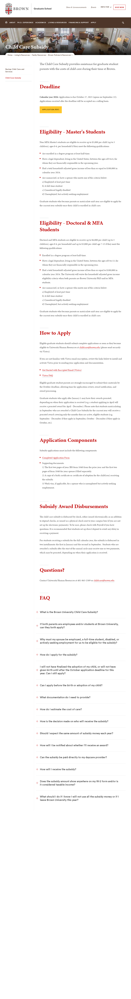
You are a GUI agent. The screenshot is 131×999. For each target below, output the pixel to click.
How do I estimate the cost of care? (61, 709)
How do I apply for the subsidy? (58, 655)
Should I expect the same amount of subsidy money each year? (76, 733)
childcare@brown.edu (89, 347)
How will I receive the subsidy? (58, 769)
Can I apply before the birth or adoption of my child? (71, 685)
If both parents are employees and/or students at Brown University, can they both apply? (79, 626)
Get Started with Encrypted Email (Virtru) (61, 370)
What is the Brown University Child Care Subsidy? (69, 612)
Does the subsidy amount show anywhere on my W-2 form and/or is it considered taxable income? (79, 783)
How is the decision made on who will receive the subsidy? (74, 721)
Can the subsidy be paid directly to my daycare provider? (73, 757)
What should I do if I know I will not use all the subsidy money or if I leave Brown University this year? (79, 798)
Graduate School (43, 9)
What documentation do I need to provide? (65, 697)
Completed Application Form (56, 457)
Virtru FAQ (47, 375)
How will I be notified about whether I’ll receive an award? (74, 745)
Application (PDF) (50, 109)
